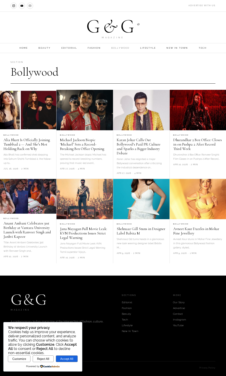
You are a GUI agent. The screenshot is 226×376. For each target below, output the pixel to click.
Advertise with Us (201, 5)
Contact (178, 313)
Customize (19, 359)
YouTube (178, 325)
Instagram (179, 319)
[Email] (30, 6)
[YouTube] (22, 6)
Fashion (94, 48)
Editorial (69, 48)
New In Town (177, 48)
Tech (203, 48)
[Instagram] (14, 6)
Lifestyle (148, 48)
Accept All (66, 359)
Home (23, 48)
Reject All (43, 359)
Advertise (179, 308)
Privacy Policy (207, 367)
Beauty (44, 48)
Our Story (179, 302)
